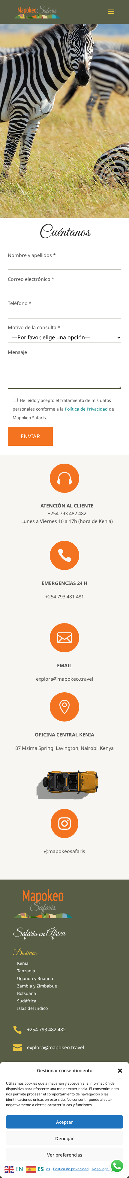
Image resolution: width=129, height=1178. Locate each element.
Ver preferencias (64, 1155)
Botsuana (26, 993)
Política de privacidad (70, 1168)
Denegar (64, 1138)
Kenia (22, 963)
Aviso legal (101, 1168)
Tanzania (26, 970)
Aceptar (64, 1122)
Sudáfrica (26, 1001)
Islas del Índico (32, 1008)
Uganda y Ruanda (35, 978)
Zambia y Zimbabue (37, 986)
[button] (120, 1071)
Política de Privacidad (86, 409)
